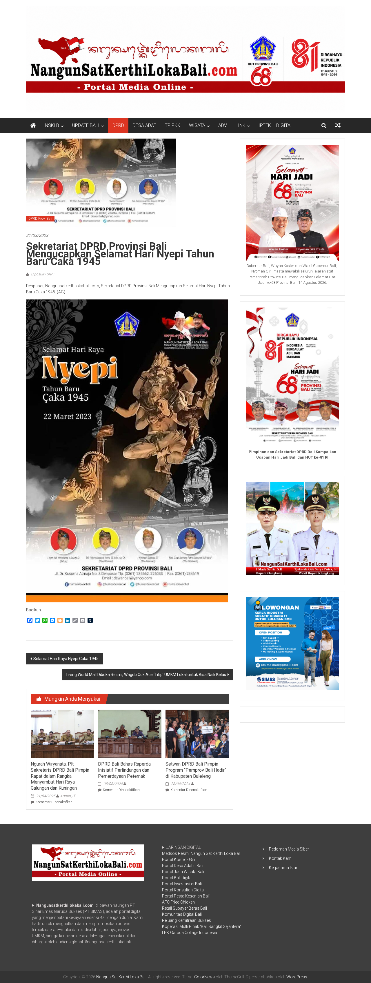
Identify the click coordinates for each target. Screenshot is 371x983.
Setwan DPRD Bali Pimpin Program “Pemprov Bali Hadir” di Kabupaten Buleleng (196, 770)
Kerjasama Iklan (283, 867)
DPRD (118, 125)
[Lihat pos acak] (338, 125)
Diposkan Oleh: (42, 274)
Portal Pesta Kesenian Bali (186, 896)
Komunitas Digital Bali (182, 914)
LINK (240, 125)
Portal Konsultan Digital (183, 890)
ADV (222, 125)
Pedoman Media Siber (289, 849)
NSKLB (52, 125)
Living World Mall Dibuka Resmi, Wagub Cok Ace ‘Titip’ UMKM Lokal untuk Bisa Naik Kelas (146, 674)
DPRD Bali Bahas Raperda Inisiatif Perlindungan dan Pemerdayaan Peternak (124, 770)
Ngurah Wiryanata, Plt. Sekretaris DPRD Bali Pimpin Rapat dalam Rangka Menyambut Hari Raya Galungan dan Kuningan (60, 776)
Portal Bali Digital (177, 877)
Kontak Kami (280, 858)
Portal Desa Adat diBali (182, 865)
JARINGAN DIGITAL (201, 890)
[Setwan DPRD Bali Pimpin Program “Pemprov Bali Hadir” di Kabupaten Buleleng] (197, 733)
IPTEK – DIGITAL (276, 125)
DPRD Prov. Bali (40, 219)
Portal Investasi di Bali (182, 884)
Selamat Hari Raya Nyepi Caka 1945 (66, 658)
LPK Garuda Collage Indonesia (189, 932)
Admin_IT (67, 796)
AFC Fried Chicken (178, 902)
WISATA (197, 125)
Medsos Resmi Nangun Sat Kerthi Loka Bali (201, 853)
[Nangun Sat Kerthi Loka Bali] (33, 125)
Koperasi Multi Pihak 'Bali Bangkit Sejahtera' (201, 926)
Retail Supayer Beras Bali (184, 908)
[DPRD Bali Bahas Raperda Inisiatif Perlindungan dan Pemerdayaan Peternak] (129, 733)
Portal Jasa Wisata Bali (183, 871)
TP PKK (172, 125)
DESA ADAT (144, 125)
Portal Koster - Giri (178, 859)
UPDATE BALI (85, 125)
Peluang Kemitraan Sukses (186, 920)
